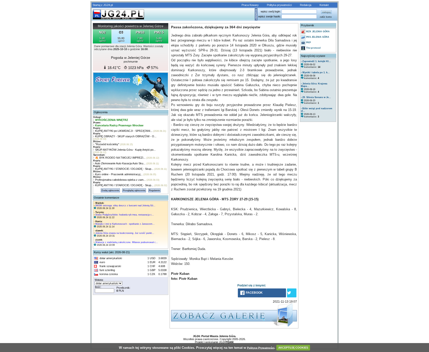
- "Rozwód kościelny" (106, 144)
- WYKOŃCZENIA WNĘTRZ (110, 119)
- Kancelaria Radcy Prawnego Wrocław (118, 125)
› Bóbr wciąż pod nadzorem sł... (316, 109)
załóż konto (326, 17)
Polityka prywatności (279, 4)
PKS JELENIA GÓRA (317, 37)
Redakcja (305, 4)
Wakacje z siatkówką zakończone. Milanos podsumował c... (126, 242)
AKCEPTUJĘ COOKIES (293, 347)
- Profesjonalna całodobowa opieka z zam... (119, 179)
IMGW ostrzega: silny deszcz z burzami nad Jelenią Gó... (125, 205)
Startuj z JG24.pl (103, 4)
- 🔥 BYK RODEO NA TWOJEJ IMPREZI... (119, 157)
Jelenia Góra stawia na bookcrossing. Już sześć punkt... (124, 233)
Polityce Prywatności (260, 347)
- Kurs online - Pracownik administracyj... (118, 174)
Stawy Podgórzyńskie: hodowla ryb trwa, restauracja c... (124, 214)
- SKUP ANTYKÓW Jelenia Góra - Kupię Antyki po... (124, 149)
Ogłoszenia (100, 112)
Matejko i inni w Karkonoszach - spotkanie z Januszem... (125, 224)
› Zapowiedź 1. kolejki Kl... (316, 61)
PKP (308, 42)
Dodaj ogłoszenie (110, 190)
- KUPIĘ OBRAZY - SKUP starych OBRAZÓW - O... (124, 136)
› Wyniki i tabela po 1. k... (315, 72)
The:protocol (313, 48)
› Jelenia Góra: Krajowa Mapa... (314, 84)
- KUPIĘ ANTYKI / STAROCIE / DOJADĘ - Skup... (123, 168)
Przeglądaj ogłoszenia (134, 190)
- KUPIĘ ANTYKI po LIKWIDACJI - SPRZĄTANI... (122, 130)
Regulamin (154, 190)
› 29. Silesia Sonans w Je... (316, 97)
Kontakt (324, 4)
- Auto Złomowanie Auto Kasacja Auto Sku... (119, 163)
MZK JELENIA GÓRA (317, 31)
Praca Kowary (250, 4)
